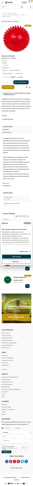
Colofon (4, 412)
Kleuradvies (5, 362)
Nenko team (5, 355)
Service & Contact (6, 335)
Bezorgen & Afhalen (7, 340)
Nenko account (6, 347)
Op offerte (9, 87)
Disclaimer (4, 404)
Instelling (17, 428)
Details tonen (24, 251)
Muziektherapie (6, 387)
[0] (29, 2)
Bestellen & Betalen (7, 338)
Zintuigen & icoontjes (7, 360)
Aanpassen (15, 261)
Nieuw (3, 396)
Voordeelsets (5, 391)
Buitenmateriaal (6, 379)
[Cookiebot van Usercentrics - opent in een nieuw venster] (23, 223)
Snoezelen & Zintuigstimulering (10, 377)
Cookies (4, 414)
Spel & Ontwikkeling (7, 384)
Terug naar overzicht (11, 21)
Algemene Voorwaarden (8, 409)
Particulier (7, 428)
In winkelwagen (22, 82)
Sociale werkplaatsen (7, 358)
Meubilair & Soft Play (7, 382)
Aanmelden (6, 452)
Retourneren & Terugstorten (9, 343)
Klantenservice (6, 333)
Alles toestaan (16, 256)
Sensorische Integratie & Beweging (11, 389)
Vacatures (4, 369)
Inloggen (24, 2)
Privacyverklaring (6, 407)
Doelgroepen (5, 365)
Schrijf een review (23, 216)
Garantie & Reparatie (7, 345)
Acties (3, 394)
